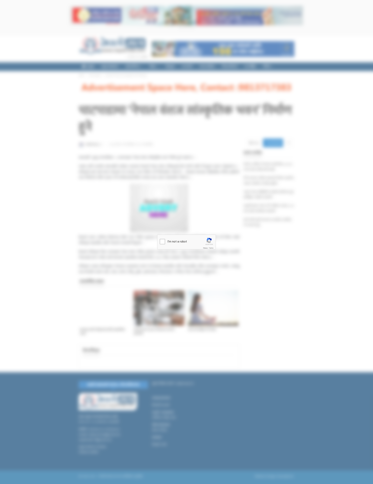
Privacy (205, 248)
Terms (211, 248)
